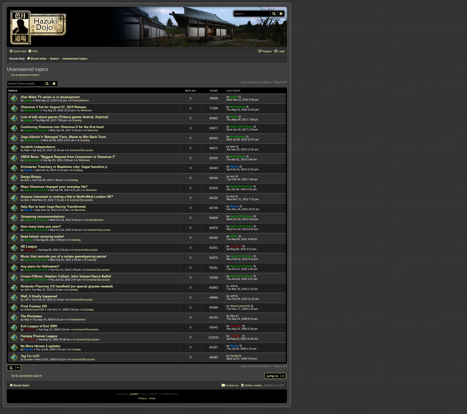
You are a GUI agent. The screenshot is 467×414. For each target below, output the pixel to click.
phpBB (134, 394)
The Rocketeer (31, 316)
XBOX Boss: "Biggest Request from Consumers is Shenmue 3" (68, 157)
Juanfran (30, 249)
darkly (28, 100)
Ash (26, 180)
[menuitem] (33, 51)
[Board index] (40, 27)
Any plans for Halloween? (40, 266)
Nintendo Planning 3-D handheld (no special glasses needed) (67, 286)
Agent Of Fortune (35, 130)
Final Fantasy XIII (34, 306)
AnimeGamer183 (34, 309)
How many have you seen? (41, 226)
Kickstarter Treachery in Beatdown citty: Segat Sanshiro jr (64, 167)
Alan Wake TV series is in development (50, 97)
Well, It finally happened (39, 296)
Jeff (26, 289)
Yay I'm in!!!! (30, 356)
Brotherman (32, 110)
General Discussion (81, 150)
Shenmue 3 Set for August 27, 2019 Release (53, 107)
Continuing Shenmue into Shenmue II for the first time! (62, 127)
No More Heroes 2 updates (40, 346)
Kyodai (28, 359)
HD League (29, 246)
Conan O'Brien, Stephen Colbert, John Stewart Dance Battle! (66, 276)
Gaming (76, 120)
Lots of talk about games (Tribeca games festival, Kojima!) (64, 117)
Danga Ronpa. (31, 177)
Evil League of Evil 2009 (39, 326)
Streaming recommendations (42, 216)
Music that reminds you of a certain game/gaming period (63, 256)
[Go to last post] (240, 96)
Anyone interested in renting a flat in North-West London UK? (67, 196)
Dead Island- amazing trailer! (42, 236)
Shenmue (86, 110)
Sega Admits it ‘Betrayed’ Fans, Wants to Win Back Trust (63, 137)
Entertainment (80, 100)
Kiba (26, 319)
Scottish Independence (38, 147)
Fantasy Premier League (39, 336)
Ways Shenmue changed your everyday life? (54, 187)
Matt (26, 150)
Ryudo (28, 170)
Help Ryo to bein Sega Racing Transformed (53, 206)
